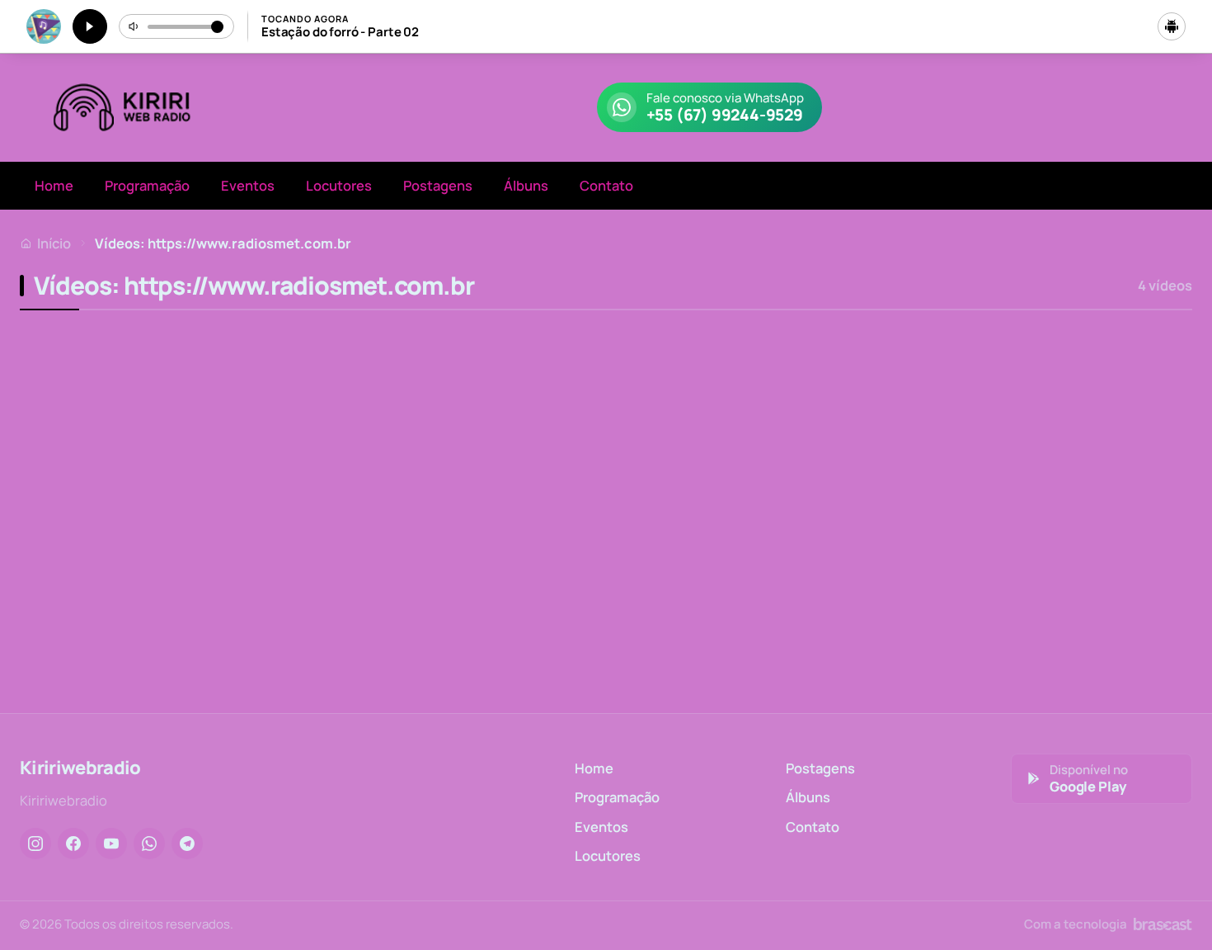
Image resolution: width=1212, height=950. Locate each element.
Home (54, 185)
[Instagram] (35, 843)
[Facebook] (73, 843)
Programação (147, 185)
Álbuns (526, 185)
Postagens (437, 185)
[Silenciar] (134, 26)
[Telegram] (187, 843)
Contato (606, 185)
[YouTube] (111, 843)
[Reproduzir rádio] (90, 26)
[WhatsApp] (149, 843)
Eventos (248, 185)
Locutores (339, 185)
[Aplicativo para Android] (1172, 26)
